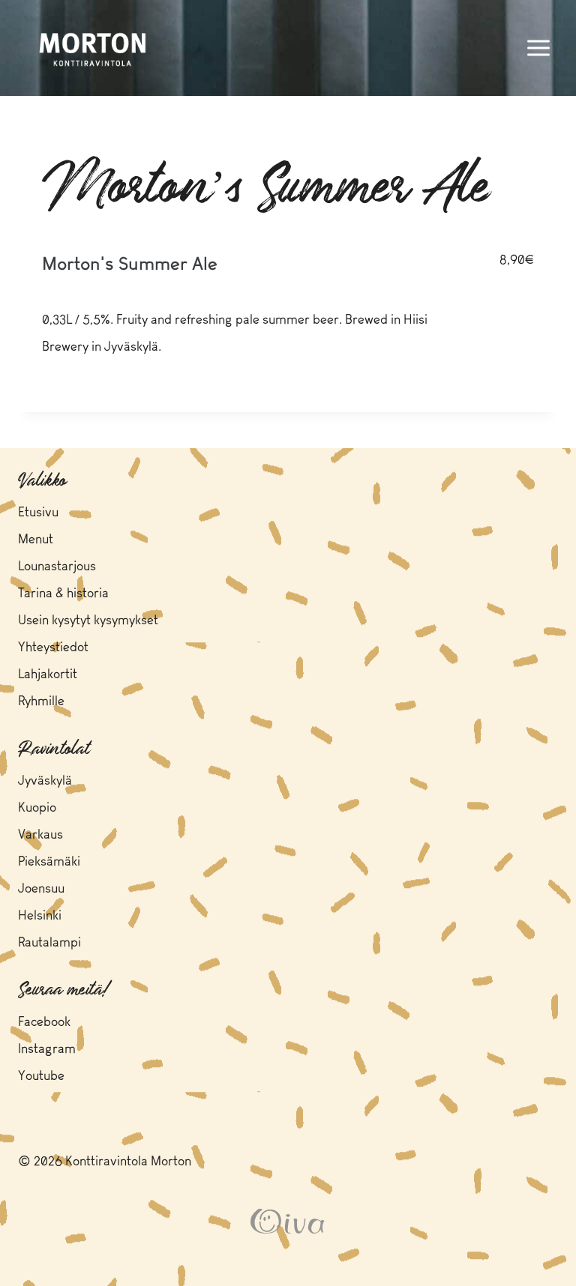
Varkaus (40, 835)
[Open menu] (538, 47)
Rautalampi (49, 943)
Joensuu (41, 889)
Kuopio (37, 808)
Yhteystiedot (53, 648)
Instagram (47, 1049)
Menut (35, 540)
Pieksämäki (49, 862)
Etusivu (38, 513)
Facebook (44, 1022)
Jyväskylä (45, 781)
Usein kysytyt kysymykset (88, 621)
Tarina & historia (63, 594)
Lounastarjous (57, 567)
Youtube (41, 1076)
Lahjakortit (47, 674)
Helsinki (40, 916)
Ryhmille (41, 701)
